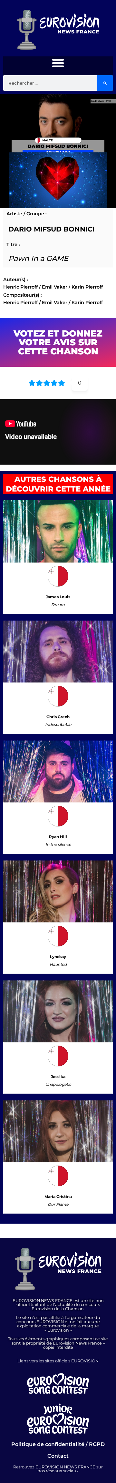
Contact (58, 1456)
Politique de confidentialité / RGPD (58, 1444)
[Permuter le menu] (58, 62)
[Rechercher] (105, 83)
